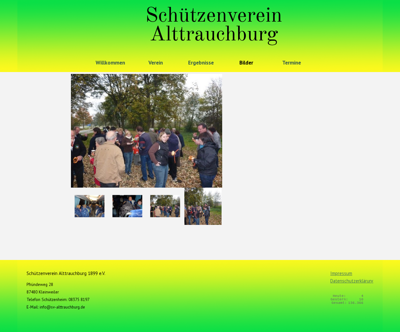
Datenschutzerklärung (352, 281)
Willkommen (110, 62)
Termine (291, 62)
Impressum (341, 273)
